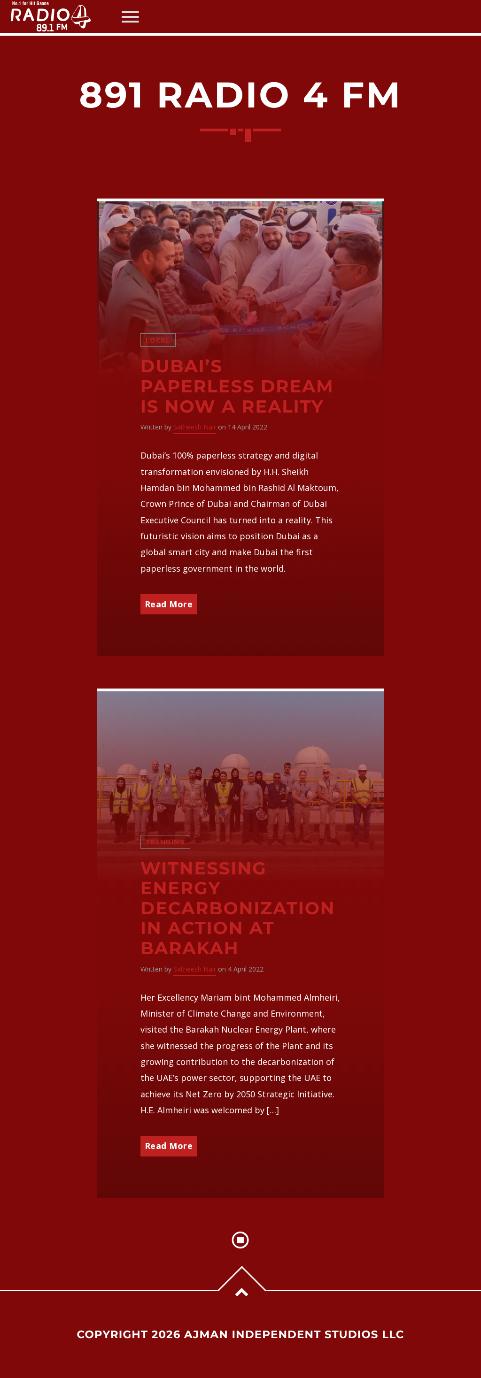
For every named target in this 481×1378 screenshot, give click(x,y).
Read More (169, 604)
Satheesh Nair (194, 426)
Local (158, 340)
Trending (165, 841)
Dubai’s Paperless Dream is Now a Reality (237, 386)
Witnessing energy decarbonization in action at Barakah (237, 908)
